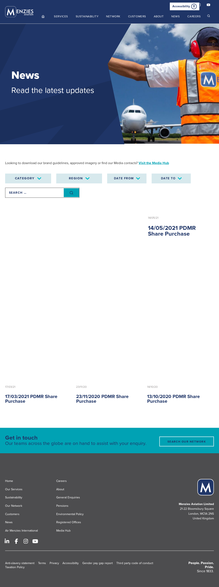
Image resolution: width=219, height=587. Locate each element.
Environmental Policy (70, 514)
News (9, 522)
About (60, 489)
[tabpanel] (109, 84)
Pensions (62, 506)
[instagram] (26, 541)
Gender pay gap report (97, 563)
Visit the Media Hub (154, 163)
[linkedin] (7, 541)
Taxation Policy (15, 567)
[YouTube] (208, 5)
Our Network (13, 506)
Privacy (54, 563)
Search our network (186, 441)
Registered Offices (68, 522)
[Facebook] (16, 541)
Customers (12, 514)
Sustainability (13, 497)
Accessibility (181, 6)
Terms (42, 563)
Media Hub (63, 530)
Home (9, 481)
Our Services (13, 489)
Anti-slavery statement (19, 563)
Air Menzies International (21, 530)
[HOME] (43, 16)
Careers (61, 481)
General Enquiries (68, 497)
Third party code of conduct (134, 563)
